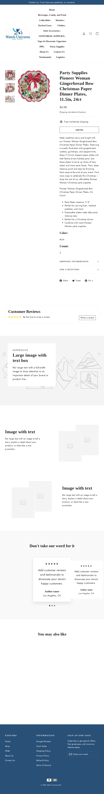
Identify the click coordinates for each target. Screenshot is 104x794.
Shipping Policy (43, 750)
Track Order (41, 746)
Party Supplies (57, 46)
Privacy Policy (42, 755)
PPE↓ (42, 46)
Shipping (63, 112)
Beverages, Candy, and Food (52, 15)
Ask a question (69, 269)
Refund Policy (42, 760)
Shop (7, 746)
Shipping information (74, 262)
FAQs (7, 750)
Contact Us (59, 52)
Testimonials (45, 57)
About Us (44, 52)
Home (52, 9)
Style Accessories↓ (52, 31)
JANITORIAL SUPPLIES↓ (52, 36)
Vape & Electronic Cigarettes (52, 41)
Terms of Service (43, 765)
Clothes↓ (61, 25)
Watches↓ (60, 20)
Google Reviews (43, 741)
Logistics (60, 57)
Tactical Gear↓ (45, 25)
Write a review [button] (87, 317)
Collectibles (44, 20)
